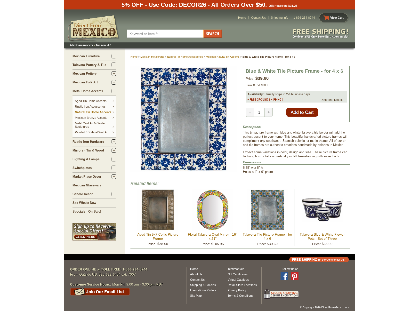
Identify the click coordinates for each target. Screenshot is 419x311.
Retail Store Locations (242, 285)
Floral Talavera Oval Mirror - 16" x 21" (212, 236)
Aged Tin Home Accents (90, 101)
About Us (196, 274)
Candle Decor (83, 194)
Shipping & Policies (203, 285)
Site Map (196, 295)
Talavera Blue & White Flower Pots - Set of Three (322, 236)
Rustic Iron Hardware (88, 142)
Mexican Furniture (86, 56)
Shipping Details (332, 100)
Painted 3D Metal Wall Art (91, 132)
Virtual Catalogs (238, 279)
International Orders (203, 290)
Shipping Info (279, 17)
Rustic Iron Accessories (90, 106)
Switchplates (82, 168)
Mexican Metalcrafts (152, 56)
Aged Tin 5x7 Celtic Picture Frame (157, 236)
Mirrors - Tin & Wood (88, 150)
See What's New (84, 203)
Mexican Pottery (85, 73)
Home (242, 17)
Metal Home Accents (88, 91)
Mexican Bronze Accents (91, 118)
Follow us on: (290, 269)
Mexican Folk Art (85, 82)
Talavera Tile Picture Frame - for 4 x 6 (267, 236)
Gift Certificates (238, 274)
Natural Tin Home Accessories (185, 56)
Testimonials (236, 269)
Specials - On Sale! (87, 211)
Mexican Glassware (87, 185)
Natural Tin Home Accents (93, 112)
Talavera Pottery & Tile (89, 65)
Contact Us (258, 17)
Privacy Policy (237, 290)
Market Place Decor (87, 176)
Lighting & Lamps (86, 159)
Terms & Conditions (240, 295)
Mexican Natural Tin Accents (223, 56)
